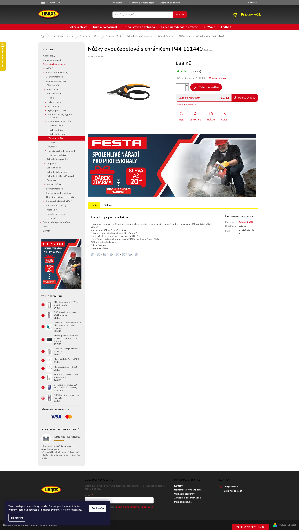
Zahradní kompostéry (57, 159)
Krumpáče (52, 146)
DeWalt (46, 226)
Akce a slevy (49, 55)
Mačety (51, 142)
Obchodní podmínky (170, 2)
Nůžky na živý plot (57, 134)
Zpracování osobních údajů (187, 497)
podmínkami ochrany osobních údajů (135, 506)
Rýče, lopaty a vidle (57, 110)
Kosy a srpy (53, 106)
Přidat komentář (99, 275)
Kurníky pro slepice (56, 214)
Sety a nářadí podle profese (56, 222)
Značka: (96, 56)
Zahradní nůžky (55, 138)
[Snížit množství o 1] (187, 89)
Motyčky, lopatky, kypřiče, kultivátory (60, 116)
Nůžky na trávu (55, 129)
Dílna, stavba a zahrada (54, 64)
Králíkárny (52, 209)
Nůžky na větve (55, 125)
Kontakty (117, 2)
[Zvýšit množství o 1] (187, 85)
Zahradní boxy (54, 167)
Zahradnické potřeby (56, 81)
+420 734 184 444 (233, 491)
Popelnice (51, 180)
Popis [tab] (94, 205)
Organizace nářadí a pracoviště (61, 197)
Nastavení (17, 517)
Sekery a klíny (54, 102)
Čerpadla (51, 163)
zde (79, 509)
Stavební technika (54, 188)
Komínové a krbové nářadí (58, 201)
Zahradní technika (54, 76)
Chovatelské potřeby (56, 205)
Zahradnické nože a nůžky (60, 121)
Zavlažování (52, 89)
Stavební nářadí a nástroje (58, 193)
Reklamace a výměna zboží (141, 2)
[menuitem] (78, 27)
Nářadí (49, 68)
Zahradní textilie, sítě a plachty (61, 176)
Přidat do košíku (208, 87)
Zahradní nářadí (54, 93)
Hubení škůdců (54, 184)
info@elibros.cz (231, 486)
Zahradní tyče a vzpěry (58, 171)
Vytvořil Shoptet (287, 524)
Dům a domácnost (52, 60)
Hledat (180, 14)
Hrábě (51, 97)
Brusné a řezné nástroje (57, 72)
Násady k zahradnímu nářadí (61, 150)
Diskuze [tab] (107, 205)
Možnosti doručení (218, 78)
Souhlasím (98, 508)
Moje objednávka (183, 501)
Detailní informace (184, 104)
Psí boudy (52, 218)
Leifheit (46, 230)
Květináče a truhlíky (56, 155)
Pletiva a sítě (53, 85)
